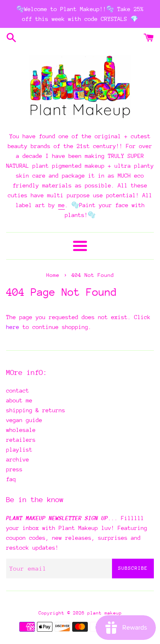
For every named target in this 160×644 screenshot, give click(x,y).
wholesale (21, 430)
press (14, 469)
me (61, 205)
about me (19, 400)
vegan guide (24, 420)
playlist (19, 449)
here (12, 327)
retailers (21, 439)
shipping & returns (35, 410)
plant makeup (104, 613)
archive (17, 459)
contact (17, 390)
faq (11, 479)
